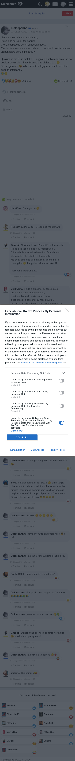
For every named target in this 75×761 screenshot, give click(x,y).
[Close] (68, 311)
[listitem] (37, 373)
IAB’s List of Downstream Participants (41, 362)
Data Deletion (17, 449)
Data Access (37, 449)
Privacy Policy (57, 449)
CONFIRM (22, 437)
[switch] (61, 380)
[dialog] (37, 380)
